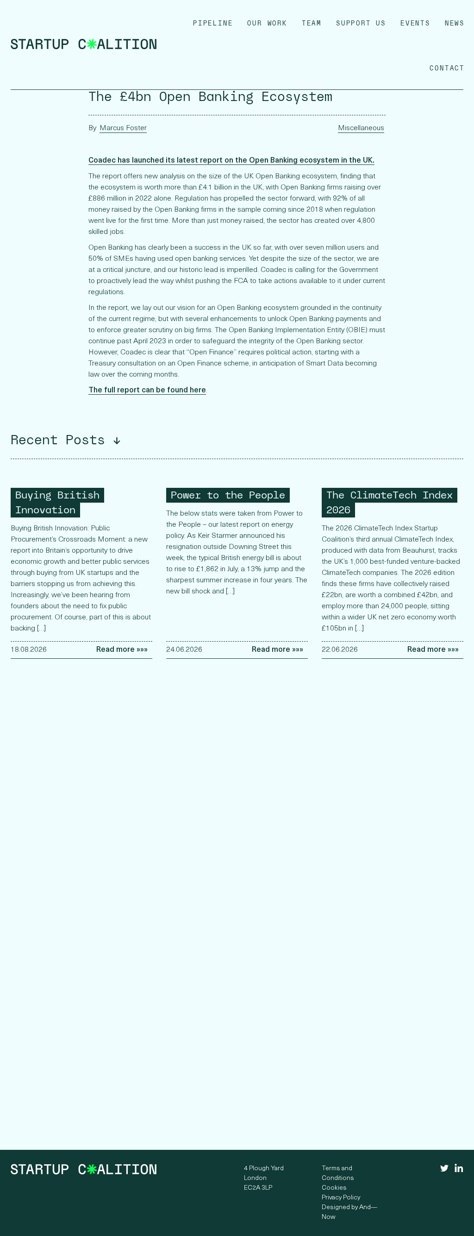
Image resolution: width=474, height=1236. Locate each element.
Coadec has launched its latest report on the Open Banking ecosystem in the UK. (231, 160)
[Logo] (83, 47)
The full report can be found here (147, 390)
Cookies (334, 1188)
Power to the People (228, 495)
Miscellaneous (361, 128)
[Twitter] (444, 1169)
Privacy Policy (341, 1197)
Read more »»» (122, 650)
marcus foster (123, 128)
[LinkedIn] (459, 1170)
